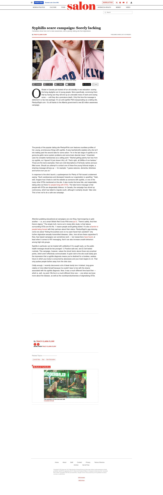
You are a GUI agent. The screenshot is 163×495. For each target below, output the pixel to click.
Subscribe (39, 2)
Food (63, 7)
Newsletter (108, 2)
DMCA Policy (82, 480)
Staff (71, 462)
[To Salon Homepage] (81, 6)
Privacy (88, 462)
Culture (53, 7)
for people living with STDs (58, 185)
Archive (76, 465)
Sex (43, 359)
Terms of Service (99, 462)
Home (57, 462)
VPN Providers (81, 477)
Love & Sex (36, 359)
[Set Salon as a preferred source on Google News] (86, 84)
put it (75, 222)
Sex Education (50, 359)
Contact (79, 462)
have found (88, 237)
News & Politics (39, 7)
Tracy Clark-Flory (40, 34)
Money (118, 7)
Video (128, 7)
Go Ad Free (85, 465)
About (64, 462)
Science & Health (104, 7)
